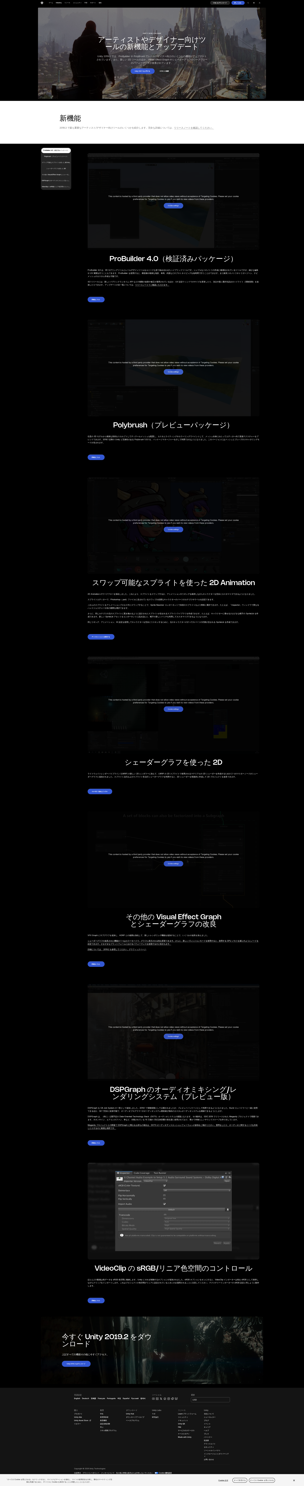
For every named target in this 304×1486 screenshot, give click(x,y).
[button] (220, 3)
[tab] (56, 150)
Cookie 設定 (223, 1480)
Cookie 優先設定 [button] (165, 1473)
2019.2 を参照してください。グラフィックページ (124, 949)
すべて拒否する (240, 1480)
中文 (119, 1398)
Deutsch (85, 1398)
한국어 (142, 1398)
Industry (59, 2)
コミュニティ (77, 2)
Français (101, 1398)
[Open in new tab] (89, 1420)
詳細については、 (95, 949)
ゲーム (51, 2)
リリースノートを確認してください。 (194, 127)
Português (111, 1398)
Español (126, 1398)
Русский (135, 1398)
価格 (100, 2)
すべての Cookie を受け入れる (262, 1480)
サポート (93, 2)
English (77, 1398)
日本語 (93, 1398)
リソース (67, 2)
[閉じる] (294, 1480)
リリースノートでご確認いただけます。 (152, 285)
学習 (85, 2)
